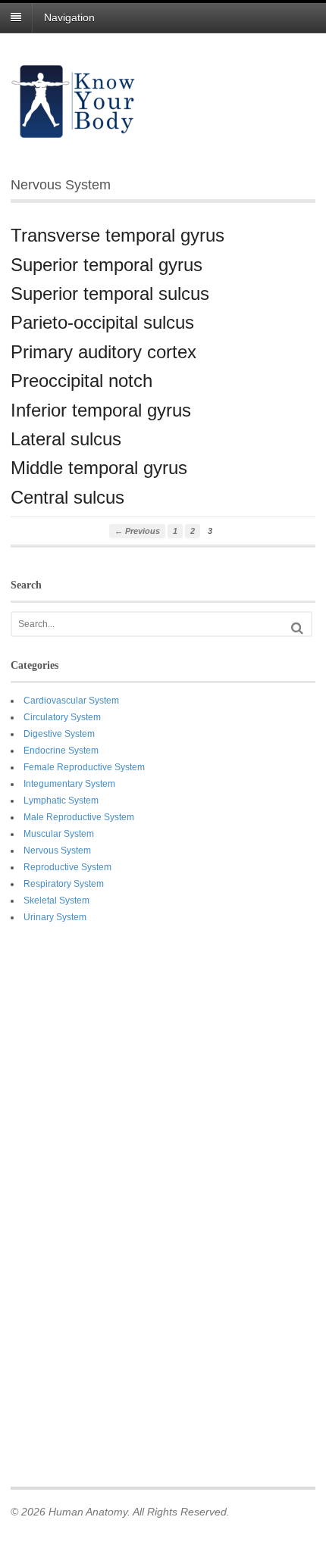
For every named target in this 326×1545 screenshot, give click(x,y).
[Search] (297, 628)
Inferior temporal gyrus (101, 410)
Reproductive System (67, 867)
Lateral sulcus (66, 439)
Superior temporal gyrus (106, 264)
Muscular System (59, 834)
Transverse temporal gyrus (117, 235)
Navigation (69, 17)
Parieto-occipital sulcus (102, 322)
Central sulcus (67, 497)
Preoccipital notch (81, 380)
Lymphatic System (61, 800)
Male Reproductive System (79, 817)
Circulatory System (62, 717)
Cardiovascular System (71, 700)
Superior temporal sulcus (110, 293)
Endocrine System (61, 750)
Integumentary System (69, 784)
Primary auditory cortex (103, 352)
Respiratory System (64, 884)
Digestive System (59, 734)
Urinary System (55, 917)
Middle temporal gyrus (99, 467)
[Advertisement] (71, 1202)
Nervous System (57, 850)
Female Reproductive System (84, 767)
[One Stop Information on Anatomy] (73, 131)
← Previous (137, 530)
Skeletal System (56, 900)
